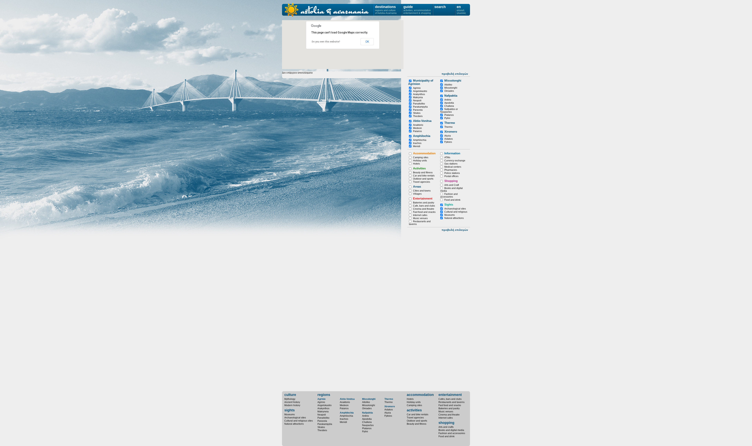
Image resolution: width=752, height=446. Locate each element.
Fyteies (448, 142)
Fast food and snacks (424, 212)
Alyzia (447, 135)
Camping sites (420, 157)
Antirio (447, 99)
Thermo (449, 122)
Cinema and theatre (423, 209)
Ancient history (292, 402)
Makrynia (418, 97)
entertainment (450, 395)
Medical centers (452, 166)
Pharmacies (450, 170)
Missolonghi (450, 87)
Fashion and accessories (449, 195)
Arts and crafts (446, 427)
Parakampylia (420, 106)
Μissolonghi (452, 80)
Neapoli (417, 100)
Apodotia (449, 103)
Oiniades (449, 91)
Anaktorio (418, 125)
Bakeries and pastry (423, 202)
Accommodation (424, 153)
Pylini (447, 118)
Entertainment (422, 198)
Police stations (452, 173)
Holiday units (420, 160)
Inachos (417, 143)
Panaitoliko (419, 103)
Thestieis (418, 116)
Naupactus (368, 425)
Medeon (417, 128)
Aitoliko (448, 84)
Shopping (451, 181)
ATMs (447, 157)
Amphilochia (421, 136)
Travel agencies (421, 182)
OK (367, 41)
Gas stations (450, 163)
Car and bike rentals (424, 175)
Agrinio (417, 88)
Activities (419, 168)
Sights (448, 204)
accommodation (420, 395)
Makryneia (323, 411)
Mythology (289, 399)
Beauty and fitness (423, 172)
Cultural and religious (455, 211)
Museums (449, 215)
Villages (417, 193)
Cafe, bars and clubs (424, 205)
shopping (446, 423)
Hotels (416, 163)
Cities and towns (422, 190)
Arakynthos (419, 94)
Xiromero (450, 131)
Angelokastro (420, 91)
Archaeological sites (455, 208)
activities (414, 410)
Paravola (418, 110)
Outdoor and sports (423, 178)
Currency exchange (454, 160)
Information (452, 153)
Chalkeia (449, 106)
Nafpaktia (450, 95)
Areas (417, 186)
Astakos (448, 139)
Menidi (416, 146)
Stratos (416, 113)
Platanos (449, 115)
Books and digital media (451, 430)
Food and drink (452, 200)
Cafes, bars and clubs (450, 399)
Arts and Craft (451, 185)
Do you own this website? (326, 41)
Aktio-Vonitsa (422, 120)
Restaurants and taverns (451, 402)
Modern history (292, 405)
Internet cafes (420, 215)
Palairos (417, 131)
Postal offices (451, 176)
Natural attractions (454, 218)
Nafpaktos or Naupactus (449, 110)
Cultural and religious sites (298, 420)
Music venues (420, 218)
